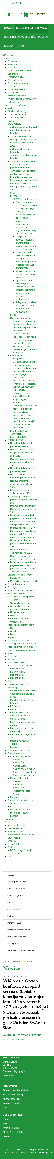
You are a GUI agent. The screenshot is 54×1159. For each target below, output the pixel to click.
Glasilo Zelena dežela (13, 1132)
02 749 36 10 (16, 14)
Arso (5, 1123)
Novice (6, 976)
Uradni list (7, 1136)
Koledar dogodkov (11, 1099)
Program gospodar (12, 1103)
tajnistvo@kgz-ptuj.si (35, 14)
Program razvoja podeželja (15, 1090)
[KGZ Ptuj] (17, 3)
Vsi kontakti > (9, 1075)
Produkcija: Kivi (45, 1152)
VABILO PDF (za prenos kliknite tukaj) (22, 1035)
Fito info (7, 1119)
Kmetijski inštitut (11, 1128)
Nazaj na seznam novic (14, 1039)
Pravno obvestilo (12, 1152)
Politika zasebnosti (29, 1152)
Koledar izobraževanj (13, 1094)
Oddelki (6, 1107)
